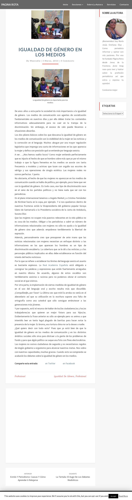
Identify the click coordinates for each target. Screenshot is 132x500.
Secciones (77, 4)
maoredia (35, 60)
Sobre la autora (95, 4)
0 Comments (67, 60)
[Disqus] (50, 425)
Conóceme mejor (109, 90)
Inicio (65, 4)
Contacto (124, 4)
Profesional (20, 376)
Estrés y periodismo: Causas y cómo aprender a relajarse (28, 477)
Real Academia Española (55, 265)
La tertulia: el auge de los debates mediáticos (73, 477)
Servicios (111, 4)
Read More (123, 496)
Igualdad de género (64, 376)
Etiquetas (108, 106)
